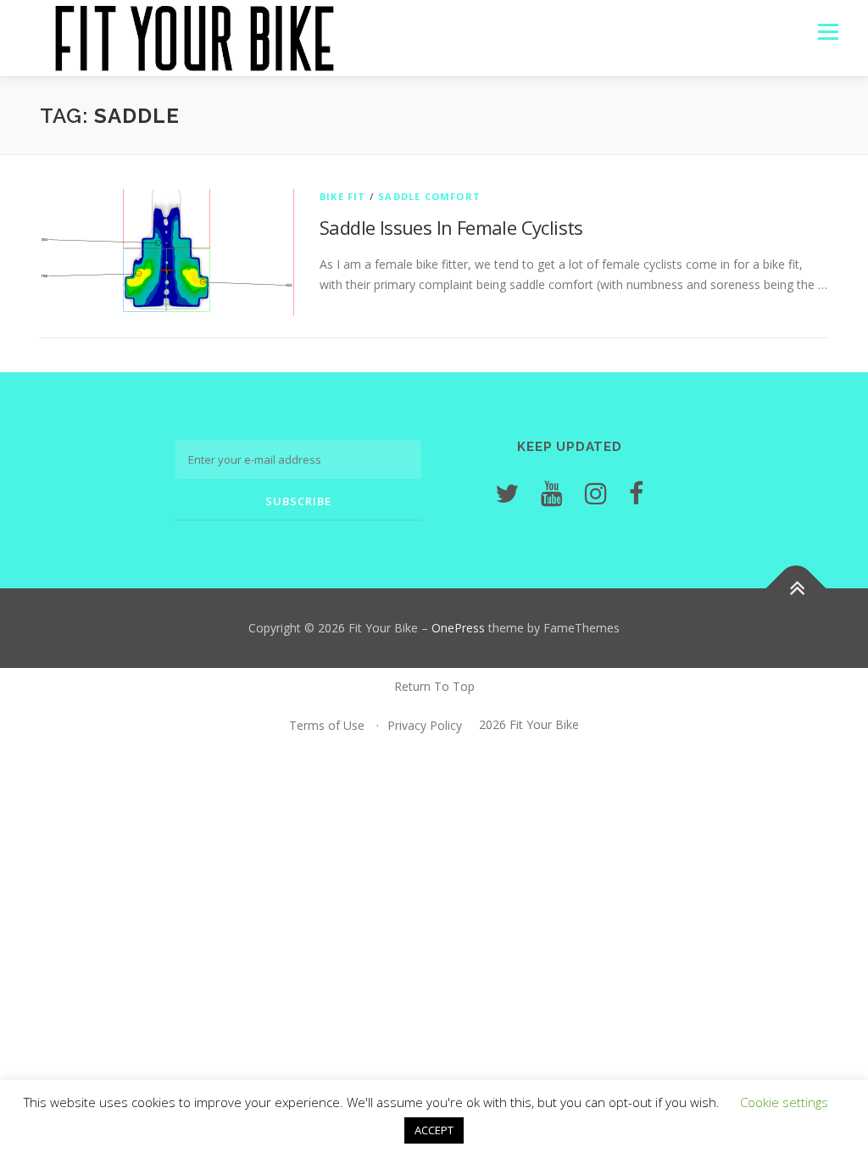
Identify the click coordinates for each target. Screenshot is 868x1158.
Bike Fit (343, 196)
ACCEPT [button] (434, 1130)
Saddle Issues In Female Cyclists (451, 227)
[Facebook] (636, 493)
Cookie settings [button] (784, 1102)
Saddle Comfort (429, 196)
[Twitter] (507, 493)
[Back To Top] (796, 589)
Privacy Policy (424, 725)
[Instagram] (596, 493)
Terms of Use (326, 725)
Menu (828, 32)
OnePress (458, 628)
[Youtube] (552, 493)
